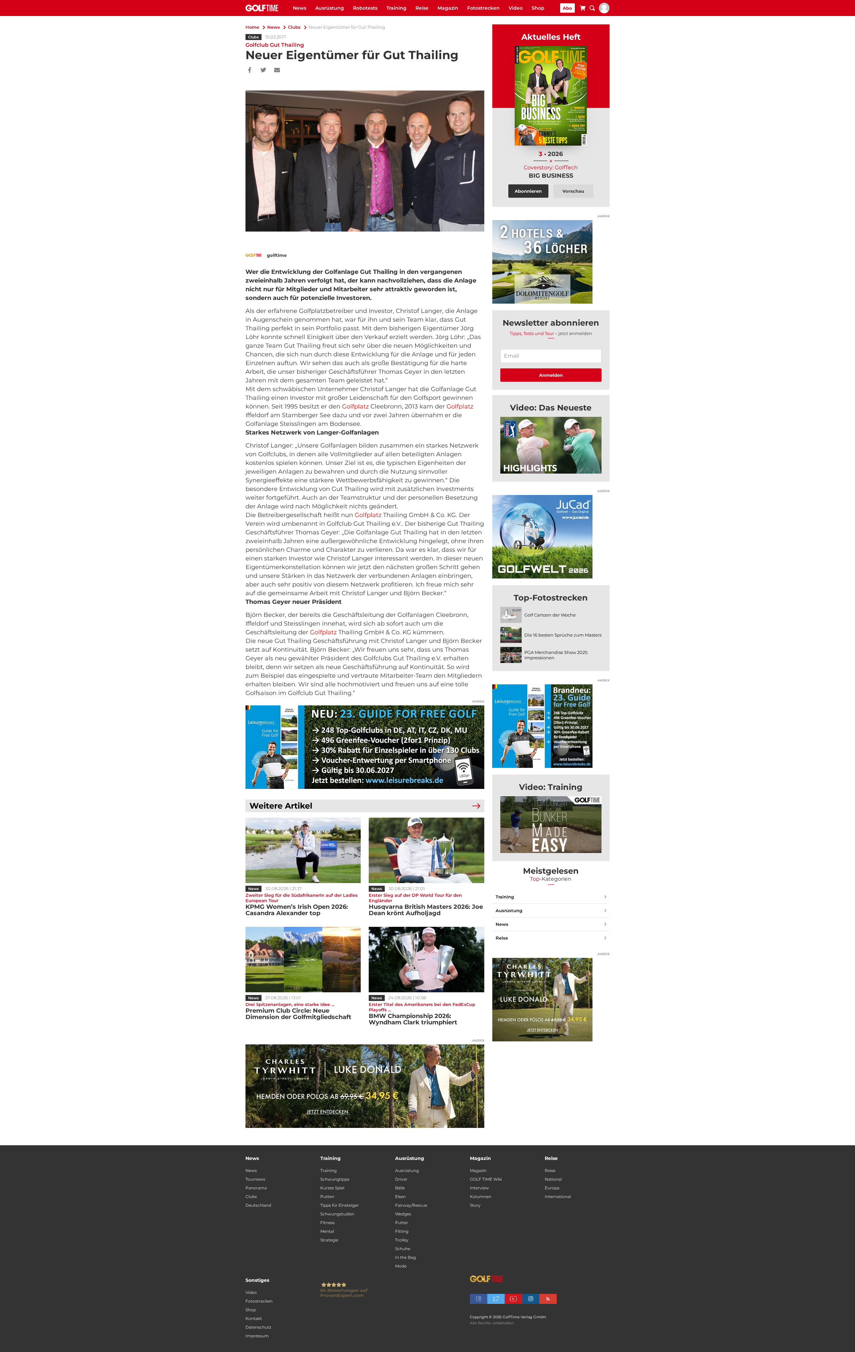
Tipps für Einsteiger (339, 1205)
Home (252, 27)
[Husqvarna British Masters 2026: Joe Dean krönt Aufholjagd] (426, 850)
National (553, 1179)
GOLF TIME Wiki (486, 1179)
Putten (327, 1196)
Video (516, 8)
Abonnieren (528, 191)
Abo (567, 8)
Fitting (401, 1231)
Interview (479, 1187)
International (558, 1196)
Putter (401, 1222)
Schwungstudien (337, 1213)
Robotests (365, 8)
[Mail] (277, 70)
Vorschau (573, 191)
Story (475, 1205)
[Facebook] (249, 70)
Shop (538, 8)
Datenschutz (258, 1327)
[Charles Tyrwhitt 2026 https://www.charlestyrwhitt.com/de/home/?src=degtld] (364, 1086)
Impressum (257, 1335)
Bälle (400, 1187)
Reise (422, 8)
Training (396, 8)
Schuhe (402, 1248)
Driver (401, 1179)
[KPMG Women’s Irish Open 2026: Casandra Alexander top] (303, 850)
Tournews (255, 1179)
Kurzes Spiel (332, 1187)
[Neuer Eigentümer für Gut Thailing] (551, 445)
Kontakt (253, 1318)
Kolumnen (480, 1196)
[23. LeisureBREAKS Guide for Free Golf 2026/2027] (364, 747)
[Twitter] (263, 70)
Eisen (400, 1196)
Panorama (256, 1187)
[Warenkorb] (582, 9)
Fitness (327, 1222)
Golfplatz (355, 406)
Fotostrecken (483, 8)
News (299, 8)
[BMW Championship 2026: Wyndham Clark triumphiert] (426, 959)
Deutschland (258, 1205)
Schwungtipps (334, 1179)
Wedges (403, 1213)
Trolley (401, 1239)
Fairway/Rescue (411, 1205)
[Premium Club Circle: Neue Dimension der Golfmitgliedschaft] (303, 959)
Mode (400, 1266)
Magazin (448, 8)
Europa (552, 1187)
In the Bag (405, 1257)
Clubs (294, 27)
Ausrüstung (329, 8)
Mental (327, 1231)
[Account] (604, 11)
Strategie (329, 1239)
